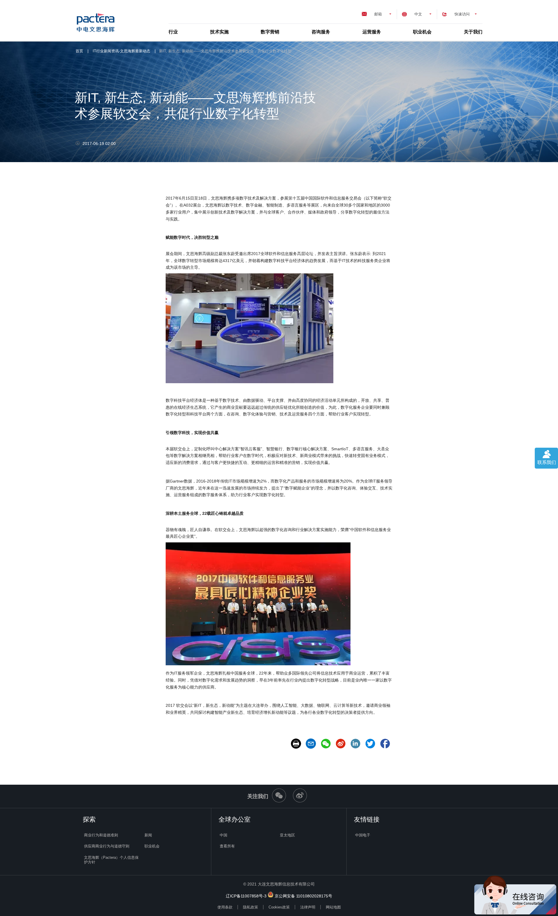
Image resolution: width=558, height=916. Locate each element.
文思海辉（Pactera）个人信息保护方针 (111, 859)
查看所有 (227, 846)
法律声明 (307, 907)
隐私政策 (250, 907)
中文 (418, 14)
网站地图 (333, 907)
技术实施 (219, 31)
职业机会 (422, 31)
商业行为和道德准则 (101, 835)
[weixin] (279, 801)
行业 (173, 31)
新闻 (148, 835)
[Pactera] (98, 20)
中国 (223, 835)
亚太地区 (287, 835)
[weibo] (300, 801)
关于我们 (473, 31)
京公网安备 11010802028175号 (303, 896)
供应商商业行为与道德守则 (106, 846)
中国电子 (362, 835)
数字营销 (270, 31)
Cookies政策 (279, 907)
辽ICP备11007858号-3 (246, 896)
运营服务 (371, 31)
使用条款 (225, 907)
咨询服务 (321, 31)
